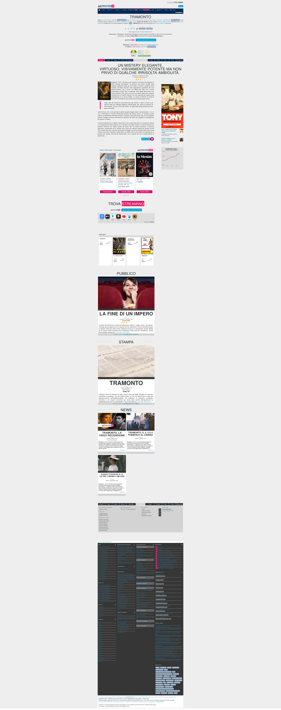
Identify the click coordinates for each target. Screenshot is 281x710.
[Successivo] (152, 251)
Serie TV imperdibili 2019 (103, 599)
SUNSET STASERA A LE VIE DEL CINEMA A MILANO (112, 475)
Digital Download (153, 45)
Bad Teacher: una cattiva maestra (163, 605)
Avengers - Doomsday (122, 581)
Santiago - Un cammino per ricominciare (126, 578)
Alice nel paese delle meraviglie (172, 691)
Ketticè (137, 571)
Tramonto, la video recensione (128, 509)
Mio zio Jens (120, 614)
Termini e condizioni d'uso (127, 701)
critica (157, 23)
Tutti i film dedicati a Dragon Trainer (163, 671)
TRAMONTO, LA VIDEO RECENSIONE (112, 434)
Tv (138, 697)
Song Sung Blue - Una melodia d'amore (164, 613)
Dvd (136, 697)
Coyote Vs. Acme (140, 551)
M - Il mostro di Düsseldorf (142, 612)
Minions (157, 667)
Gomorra (169, 667)
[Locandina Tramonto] (104, 99)
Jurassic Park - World (177, 678)
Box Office (142, 697)
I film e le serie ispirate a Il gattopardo (164, 674)
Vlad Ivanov (139, 20)
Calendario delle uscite (122, 568)
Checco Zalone (159, 676)
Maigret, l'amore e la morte (123, 625)
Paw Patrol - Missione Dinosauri (143, 585)
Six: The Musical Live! (122, 630)
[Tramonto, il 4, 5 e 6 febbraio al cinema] (140, 428)
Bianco (118, 609)
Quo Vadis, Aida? (124, 186)
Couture (119, 561)
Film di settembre (102, 577)
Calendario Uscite (120, 697)
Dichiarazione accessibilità (148, 701)
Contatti (105, 701)
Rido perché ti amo (160, 574)
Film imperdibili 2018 (103, 565)
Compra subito (151, 46)
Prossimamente (150, 697)
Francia (130, 22)
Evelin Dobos (148, 20)
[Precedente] (100, 251)
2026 (102, 547)
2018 (134, 22)
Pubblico (130, 60)
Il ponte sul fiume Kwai (160, 578)
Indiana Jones (170, 682)
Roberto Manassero (104, 521)
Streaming (179, 60)
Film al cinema (101, 572)
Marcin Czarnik (157, 20)
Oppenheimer (166, 676)
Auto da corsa (159, 682)
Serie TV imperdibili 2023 (103, 589)
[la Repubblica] (175, 3)
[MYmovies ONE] (145, 150)
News (115, 60)
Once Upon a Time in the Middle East (125, 617)
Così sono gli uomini (121, 623)
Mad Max (158, 693)
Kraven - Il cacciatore (160, 617)
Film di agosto (101, 575)
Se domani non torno (122, 604)
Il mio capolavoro (106, 182)
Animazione (101, 614)
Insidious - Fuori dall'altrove (164, 558)
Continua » (122, 450)
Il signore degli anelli (160, 691)
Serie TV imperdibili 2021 (103, 594)
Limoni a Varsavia (121, 554)
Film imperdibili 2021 (103, 558)
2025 (105, 547)
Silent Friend (139, 564)
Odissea (160, 549)
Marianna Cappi (103, 509)
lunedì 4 (159, 22)
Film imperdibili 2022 (103, 556)
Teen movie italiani (160, 686)
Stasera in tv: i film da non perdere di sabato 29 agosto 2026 (169, 647)
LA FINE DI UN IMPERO (126, 313)
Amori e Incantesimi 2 (141, 594)
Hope (118, 590)
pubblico (162, 23)
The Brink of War (121, 632)
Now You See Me (159, 669)
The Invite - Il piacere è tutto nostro (124, 574)
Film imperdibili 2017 (103, 568)
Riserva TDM (137, 701)
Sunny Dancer (139, 553)
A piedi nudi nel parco (160, 598)
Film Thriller (101, 609)
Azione (99, 616)
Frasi (172, 60)
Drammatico (116, 22)
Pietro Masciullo (103, 530)
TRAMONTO (126, 383)
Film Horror (100, 611)
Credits (100, 701)
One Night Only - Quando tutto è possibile (167, 561)
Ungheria (124, 22)
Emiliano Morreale (103, 519)
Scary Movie (163, 667)
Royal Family (158, 678)
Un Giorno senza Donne (141, 605)
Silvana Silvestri (103, 522)
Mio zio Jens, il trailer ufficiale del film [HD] (165, 654)
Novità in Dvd (101, 579)
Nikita (157, 586)
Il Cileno (119, 556)
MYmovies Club (172, 697)
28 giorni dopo (176, 667)
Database (109, 697)
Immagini (144, 514)
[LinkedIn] (131, 29)
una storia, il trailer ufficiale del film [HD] (164, 649)
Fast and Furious (168, 686)
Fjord (118, 592)
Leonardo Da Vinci (167, 678)
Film (114, 697)
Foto (165, 60)
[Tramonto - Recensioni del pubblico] (126, 308)
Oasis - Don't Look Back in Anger (143, 603)
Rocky (175, 693)
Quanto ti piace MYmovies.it (105, 542)
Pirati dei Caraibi (169, 680)
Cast (108, 60)
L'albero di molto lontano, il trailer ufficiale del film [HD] (167, 660)
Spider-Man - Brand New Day (164, 551)
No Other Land (159, 590)
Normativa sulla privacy (114, 701)
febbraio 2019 (167, 22)
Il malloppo (138, 562)
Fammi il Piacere (140, 566)
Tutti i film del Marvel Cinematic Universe (164, 688)
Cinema (104, 697)
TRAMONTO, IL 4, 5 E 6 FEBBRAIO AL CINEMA (140, 433)
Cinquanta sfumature (160, 680)
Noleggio (142, 45)
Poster (158, 60)
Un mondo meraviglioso (141, 569)
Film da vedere (101, 570)
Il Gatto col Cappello (121, 597)
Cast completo (175, 20)
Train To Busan (139, 549)
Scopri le (126, 334)
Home (100, 697)
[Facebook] (125, 29)
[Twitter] (128, 29)
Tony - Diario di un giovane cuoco (124, 549)
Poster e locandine (146, 512)
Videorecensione (146, 510)
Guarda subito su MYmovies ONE (146, 40)
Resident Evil (120, 583)
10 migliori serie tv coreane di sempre (106, 601)
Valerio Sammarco (103, 527)
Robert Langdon (159, 684)
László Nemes (107, 20)
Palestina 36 (120, 588)
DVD (145, 47)
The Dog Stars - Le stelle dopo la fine (125, 547)
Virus (164, 682)
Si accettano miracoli (160, 594)
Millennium (173, 684)
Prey (156, 582)
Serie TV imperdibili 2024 (103, 587)
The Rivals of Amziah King (123, 627)
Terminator (170, 693)
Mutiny (137, 598)
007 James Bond (178, 680)
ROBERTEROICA (103, 515)
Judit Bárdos (166, 20)
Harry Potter (166, 684)
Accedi (181, 6)
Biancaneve (176, 674)
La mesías (140, 182)
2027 (99, 547)
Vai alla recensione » (123, 332)
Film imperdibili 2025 (103, 549)
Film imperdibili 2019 (103, 563)
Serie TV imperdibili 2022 (103, 592)
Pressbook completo (147, 515)
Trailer (151, 60)
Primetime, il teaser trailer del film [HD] (164, 652)
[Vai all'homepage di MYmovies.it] (106, 7)
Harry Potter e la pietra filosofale (124, 563)
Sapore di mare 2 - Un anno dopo (163, 609)
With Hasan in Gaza (140, 615)
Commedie (100, 607)
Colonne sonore (163, 697)
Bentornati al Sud (121, 595)
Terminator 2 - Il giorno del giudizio (166, 568)
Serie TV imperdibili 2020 (103, 597)
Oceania (160, 547)
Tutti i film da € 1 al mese (110, 150)
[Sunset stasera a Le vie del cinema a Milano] (112, 470)
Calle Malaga (120, 585)
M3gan (166, 669)
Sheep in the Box (121, 558)
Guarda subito (108, 192)
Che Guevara (164, 693)
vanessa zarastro (103, 513)
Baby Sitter (173, 676)
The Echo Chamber (140, 596)
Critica (122, 60)
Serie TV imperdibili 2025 (103, 585)
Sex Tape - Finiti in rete (161, 601)
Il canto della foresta (121, 607)
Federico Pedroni (103, 525)
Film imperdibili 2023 (103, 554)
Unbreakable (177, 682)
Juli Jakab (133, 20)
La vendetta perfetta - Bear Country (125, 551)
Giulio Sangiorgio (103, 524)
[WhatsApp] (134, 29)
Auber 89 (138, 608)
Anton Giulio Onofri (104, 528)
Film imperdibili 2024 (103, 551)
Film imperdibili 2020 (103, 561)
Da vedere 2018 (121, 20)
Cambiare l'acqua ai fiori (122, 600)
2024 (109, 547)
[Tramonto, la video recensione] (112, 428)
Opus (174, 671)
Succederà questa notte (122, 602)
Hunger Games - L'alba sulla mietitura (125, 576)
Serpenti (138, 601)
